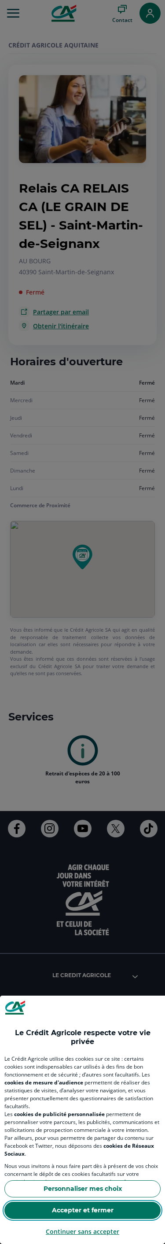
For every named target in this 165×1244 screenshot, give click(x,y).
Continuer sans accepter (82, 1231)
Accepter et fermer (83, 1210)
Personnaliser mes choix (83, 1189)
